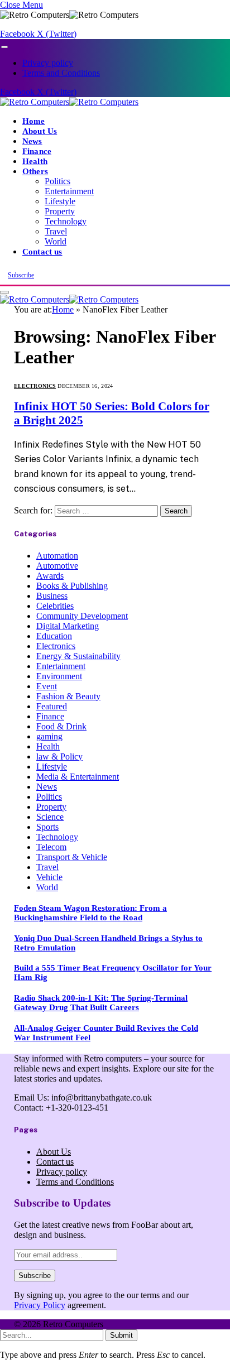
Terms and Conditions (61, 73)
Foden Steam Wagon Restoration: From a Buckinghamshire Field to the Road (90, 913)
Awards (50, 575)
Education (54, 636)
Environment (59, 676)
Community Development (82, 616)
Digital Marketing (67, 626)
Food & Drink (61, 726)
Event (46, 686)
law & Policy (59, 756)
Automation (57, 555)
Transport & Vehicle (71, 857)
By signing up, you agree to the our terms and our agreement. (101, 1300)
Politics (57, 181)
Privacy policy (47, 63)
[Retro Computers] (69, 102)
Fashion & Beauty (68, 696)
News (32, 141)
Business (52, 596)
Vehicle (49, 877)
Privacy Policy (39, 1305)
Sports (47, 827)
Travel (56, 231)
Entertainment (69, 191)
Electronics (35, 386)
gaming (49, 736)
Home (33, 121)
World (55, 241)
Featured (51, 706)
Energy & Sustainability (78, 656)
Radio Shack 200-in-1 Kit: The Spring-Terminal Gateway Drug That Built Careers (101, 1002)
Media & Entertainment (77, 776)
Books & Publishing (72, 585)
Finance (36, 151)
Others (35, 171)
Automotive (57, 565)
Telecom (51, 847)
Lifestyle (60, 201)
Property (60, 211)
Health (34, 161)
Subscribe (21, 275)
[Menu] (4, 47)
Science (50, 817)
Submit (121, 1335)
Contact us (42, 251)
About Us (39, 131)
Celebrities (55, 606)
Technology (66, 221)
